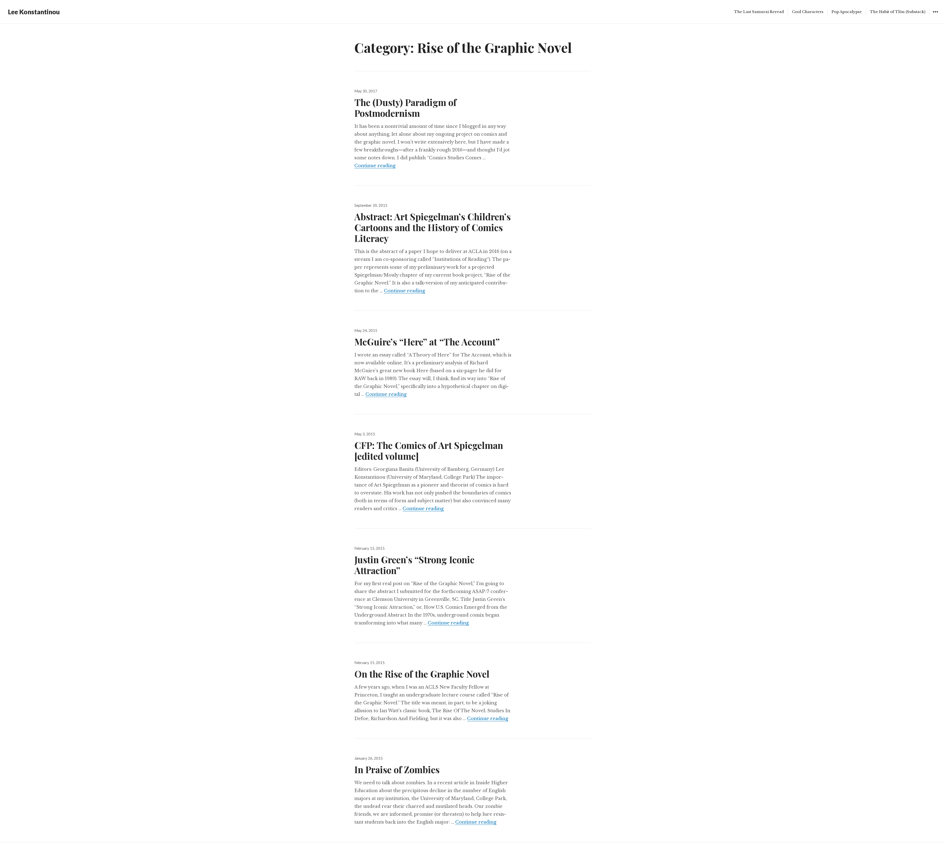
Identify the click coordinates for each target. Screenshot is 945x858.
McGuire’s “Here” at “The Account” (427, 342)
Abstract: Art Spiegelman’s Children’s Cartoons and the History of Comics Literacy (432, 227)
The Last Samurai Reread (759, 11)
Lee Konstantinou (34, 12)
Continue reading (374, 165)
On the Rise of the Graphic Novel (421, 674)
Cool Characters (807, 11)
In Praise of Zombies (397, 769)
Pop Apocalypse (847, 11)
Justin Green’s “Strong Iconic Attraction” (414, 564)
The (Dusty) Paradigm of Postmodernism (405, 107)
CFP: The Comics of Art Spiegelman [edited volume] (428, 450)
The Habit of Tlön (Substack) (897, 11)
